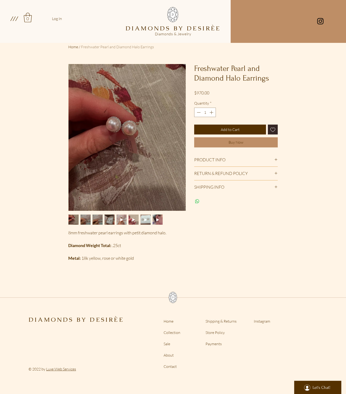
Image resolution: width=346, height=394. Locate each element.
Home (73, 47)
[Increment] (212, 112)
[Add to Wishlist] (273, 129)
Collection (172, 332)
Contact (170, 366)
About (169, 355)
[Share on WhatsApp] (197, 201)
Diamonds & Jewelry (173, 34)
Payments (213, 343)
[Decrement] (198, 112)
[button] (14, 19)
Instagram (262, 321)
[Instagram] (320, 21)
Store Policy (215, 332)
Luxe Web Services (61, 369)
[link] (28, 17)
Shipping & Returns (221, 321)
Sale (167, 343)
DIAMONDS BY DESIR (71, 320)
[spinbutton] (205, 112)
